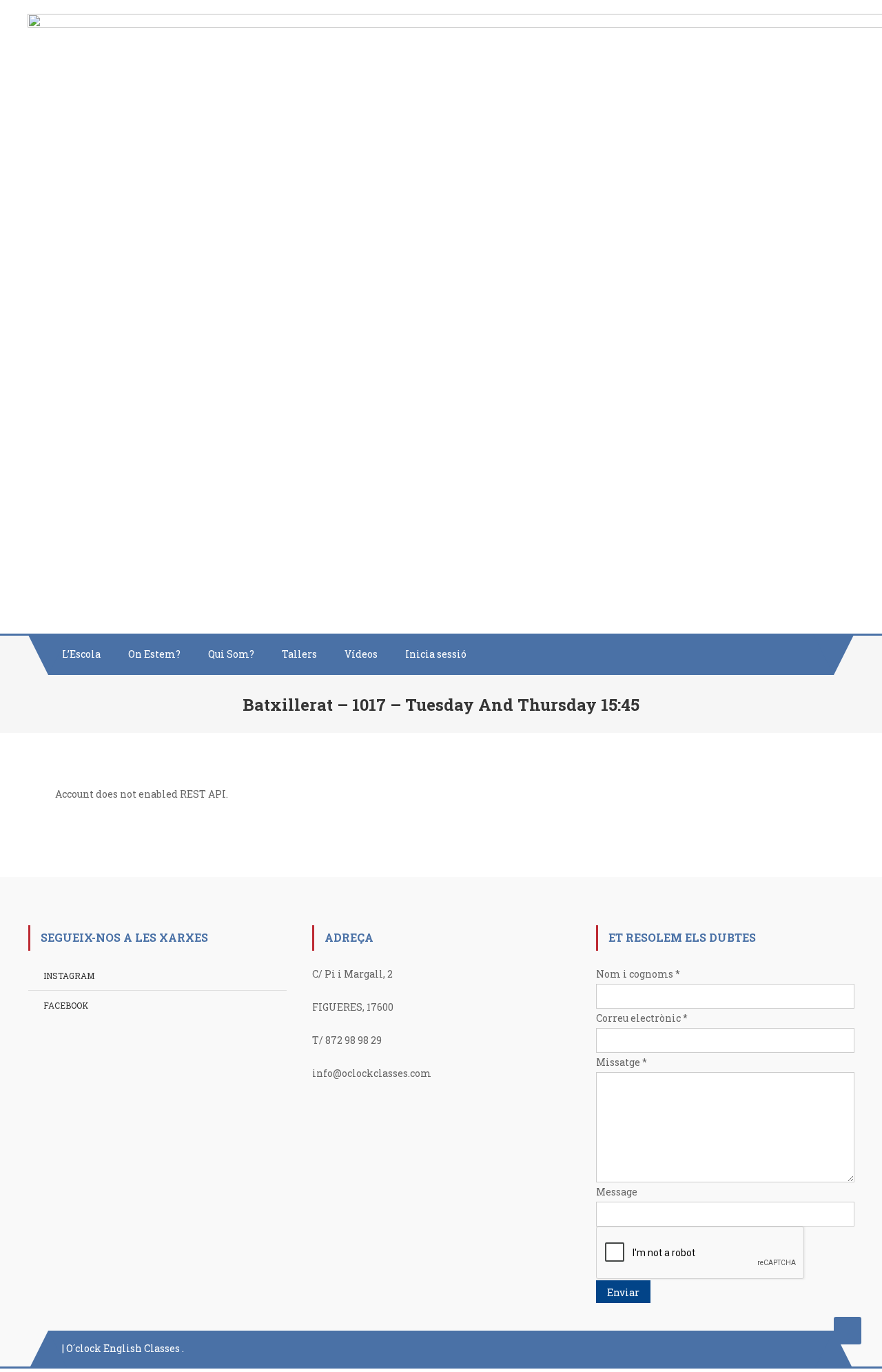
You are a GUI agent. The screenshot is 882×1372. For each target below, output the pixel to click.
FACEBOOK (65, 1005)
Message (616, 1191)
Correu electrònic (642, 1018)
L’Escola (81, 653)
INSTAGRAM (68, 975)
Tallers (299, 653)
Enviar (623, 1292)
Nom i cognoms (638, 973)
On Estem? (154, 653)
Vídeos (361, 653)
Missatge (621, 1062)
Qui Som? (231, 653)
